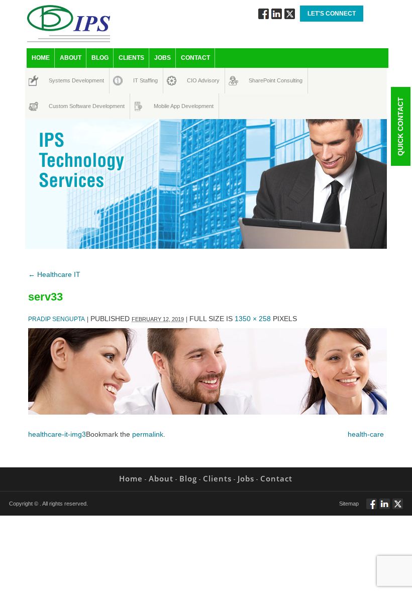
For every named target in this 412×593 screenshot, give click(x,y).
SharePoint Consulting (258, 80)
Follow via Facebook (263, 14)
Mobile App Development (163, 106)
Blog (100, 57)
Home (41, 57)
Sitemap (349, 504)
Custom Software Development (59, 106)
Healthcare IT (54, 274)
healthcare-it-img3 (57, 434)
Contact (195, 57)
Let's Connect (331, 13)
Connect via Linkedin (276, 14)
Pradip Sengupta (56, 319)
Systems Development (58, 80)
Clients (131, 57)
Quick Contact (400, 126)
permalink (147, 434)
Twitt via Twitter (289, 14)
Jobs (162, 57)
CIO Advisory (194, 80)
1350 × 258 (253, 319)
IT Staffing (140, 80)
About (70, 57)
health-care (366, 434)
